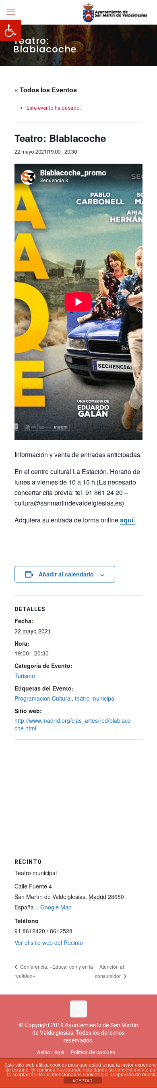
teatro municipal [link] (95, 698)
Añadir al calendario (66, 574)
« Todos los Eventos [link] (45, 89)
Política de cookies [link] (93, 1052)
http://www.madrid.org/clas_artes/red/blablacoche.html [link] (72, 724)
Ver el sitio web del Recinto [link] (48, 942)
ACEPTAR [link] (82, 1080)
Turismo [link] (24, 676)
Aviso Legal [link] (50, 1052)
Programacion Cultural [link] (43, 698)
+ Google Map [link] (53, 907)
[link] (10, 30)
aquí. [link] (127, 519)
